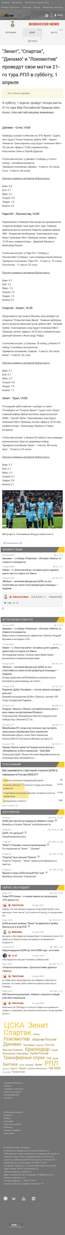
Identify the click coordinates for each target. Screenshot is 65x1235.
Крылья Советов (13, 1049)
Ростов (49, 1044)
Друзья (35, 39)
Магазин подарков (12, 1130)
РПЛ (51, 1063)
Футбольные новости (13, 1112)
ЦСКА (14, 1025)
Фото (57, 31)
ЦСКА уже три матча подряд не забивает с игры (28, 821)
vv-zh (14, 955)
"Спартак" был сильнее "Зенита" (19, 857)
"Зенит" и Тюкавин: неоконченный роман (24, 845)
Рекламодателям (11, 1095)
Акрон (23, 1068)
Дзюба (55, 1058)
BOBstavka (17, 932)
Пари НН (13, 1068)
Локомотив (16, 1039)
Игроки (36, 7)
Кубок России (39, 1053)
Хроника (11, 32)
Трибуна (7, 1118)
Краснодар (37, 1049)
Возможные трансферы (15, 1053)
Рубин (37, 1034)
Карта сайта (9, 1133)
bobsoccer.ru (13, 543)
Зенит (38, 1025)
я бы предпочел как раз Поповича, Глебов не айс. (25, 959)
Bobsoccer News (20, 597)
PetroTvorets (18, 905)
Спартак (17, 1032)
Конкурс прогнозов (10, 7)
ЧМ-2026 (54, 1068)
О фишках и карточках (14, 1089)
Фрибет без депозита (53, 7)
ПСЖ (48, 1058)
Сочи (21, 1065)
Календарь (8, 1121)
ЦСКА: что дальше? (13, 833)
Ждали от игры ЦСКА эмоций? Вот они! (23, 873)
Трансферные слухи (23, 1057)
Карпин (40, 1045)
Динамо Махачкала (37, 1068)
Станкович (7, 1072)
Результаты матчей (12, 1124)
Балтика (10, 1064)
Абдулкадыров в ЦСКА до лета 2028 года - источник (30, 950)
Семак (54, 1050)
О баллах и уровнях (12, 1092)
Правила (5, 2)
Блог (35, 31)
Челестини (18, 1071)
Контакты (8, 1098)
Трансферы (17, 2)
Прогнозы (8, 1127)
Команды (26, 7)
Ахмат (38, 1064)
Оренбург (29, 1065)
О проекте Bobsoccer (13, 1083)
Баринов (6, 1068)
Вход (60, 15)
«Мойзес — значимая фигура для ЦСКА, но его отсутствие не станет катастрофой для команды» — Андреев (30, 585)
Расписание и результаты (37, 2)
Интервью (8, 1115)
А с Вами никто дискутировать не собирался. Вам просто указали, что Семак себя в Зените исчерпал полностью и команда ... (29, 983)
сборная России (44, 1039)
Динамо (12, 1044)
